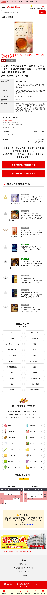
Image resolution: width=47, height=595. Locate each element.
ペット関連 (35, 384)
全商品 (3, 17)
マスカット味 (12, 467)
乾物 (34, 355)
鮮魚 (34, 367)
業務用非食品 (34, 390)
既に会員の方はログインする (23, 173)
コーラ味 (11, 431)
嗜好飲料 (10, 17)
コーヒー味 (11, 437)
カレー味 (32, 455)
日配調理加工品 (35, 378)
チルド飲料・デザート (12, 344)
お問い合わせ (23, 564)
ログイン (31, 142)
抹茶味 (32, 437)
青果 (12, 373)
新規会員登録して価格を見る (23, 165)
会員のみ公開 (39, 131)
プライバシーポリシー (23, 572)
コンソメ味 (11, 455)
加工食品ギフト (35, 361)
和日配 (12, 378)
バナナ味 (32, 467)
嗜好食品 (12, 361)
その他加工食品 (12, 367)
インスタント (12, 350)
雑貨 (12, 384)
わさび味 (11, 449)
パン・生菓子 (34, 333)
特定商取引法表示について (23, 568)
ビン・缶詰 (12, 355)
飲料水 (12, 338)
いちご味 (32, 431)
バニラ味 (11, 443)
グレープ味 (33, 461)
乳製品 (35, 373)
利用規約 (23, 575)
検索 (42, 12)
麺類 (34, 344)
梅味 (9, 425)
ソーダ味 (32, 425)
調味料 (35, 350)
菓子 (12, 333)
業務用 (12, 390)
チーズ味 (32, 449)
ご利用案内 (29, 524)
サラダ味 (32, 443)
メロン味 (11, 461)
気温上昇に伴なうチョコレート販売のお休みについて (23, 2)
